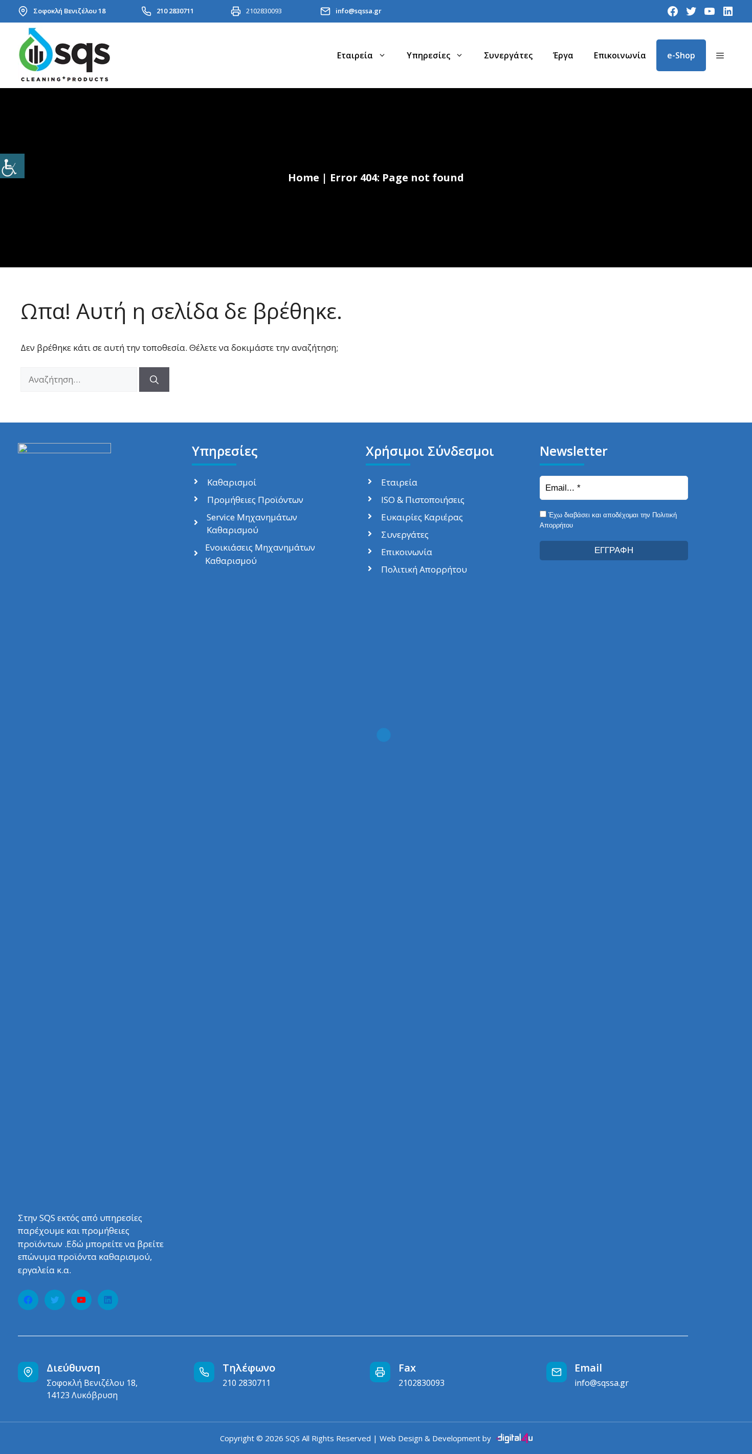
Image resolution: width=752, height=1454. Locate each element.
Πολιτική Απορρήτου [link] (424, 569)
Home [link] (303, 177)
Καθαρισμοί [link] (231, 482)
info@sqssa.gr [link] (359, 10)
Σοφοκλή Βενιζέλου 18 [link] (69, 10)
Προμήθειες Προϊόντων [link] (255, 499)
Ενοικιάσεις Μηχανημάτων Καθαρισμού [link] (260, 553)
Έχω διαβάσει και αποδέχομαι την (608, 520)
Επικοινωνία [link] (620, 55)
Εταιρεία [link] (355, 55)
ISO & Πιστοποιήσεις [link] (423, 499)
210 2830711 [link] (175, 10)
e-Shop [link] (681, 55)
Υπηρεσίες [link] (428, 55)
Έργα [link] (563, 55)
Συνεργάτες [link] (508, 55)
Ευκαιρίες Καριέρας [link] (422, 517)
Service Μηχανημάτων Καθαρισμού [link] (252, 523)
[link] (12, 166)
